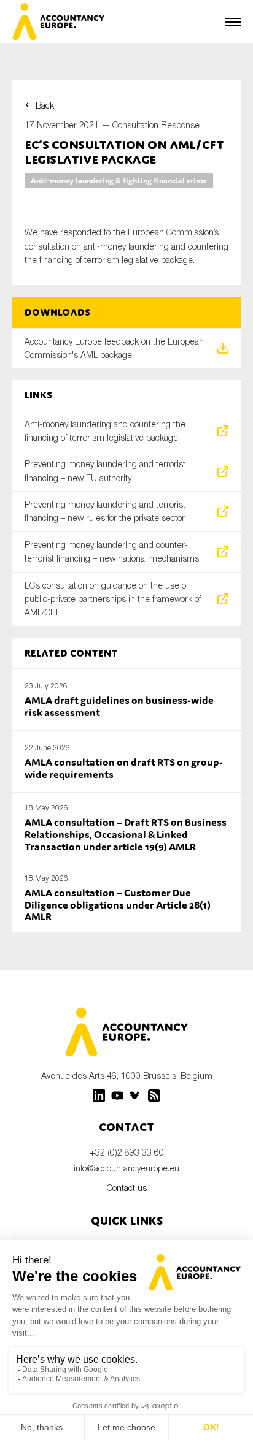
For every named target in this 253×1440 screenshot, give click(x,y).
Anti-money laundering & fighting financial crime (119, 180)
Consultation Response (156, 125)
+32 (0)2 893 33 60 (127, 1152)
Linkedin (99, 1095)
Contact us (127, 1188)
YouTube (117, 1095)
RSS (154, 1095)
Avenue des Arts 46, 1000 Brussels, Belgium (126, 1075)
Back (45, 105)
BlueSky (136, 1095)
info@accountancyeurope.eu (126, 1168)
